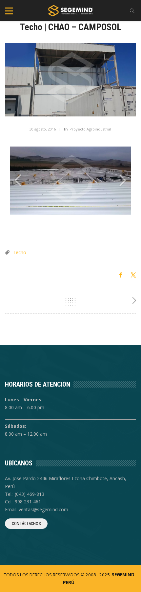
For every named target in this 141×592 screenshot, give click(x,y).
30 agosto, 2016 (43, 129)
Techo (19, 252)
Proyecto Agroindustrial (90, 129)
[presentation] (18, 180)
